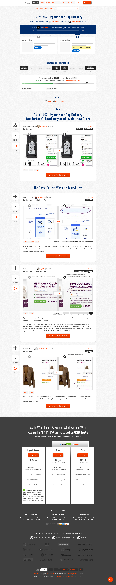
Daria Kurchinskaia (76, 21)
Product (62, 101)
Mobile (56, 101)
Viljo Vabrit (42, 269)
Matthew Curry (43, 126)
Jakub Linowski (50, 573)
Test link (91, 126)
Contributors (48, 8)
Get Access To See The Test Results (58, 175)
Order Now (33, 455)
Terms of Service (78, 576)
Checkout (69, 101)
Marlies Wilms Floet (56, 21)
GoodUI (28, 2)
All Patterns (39, 8)
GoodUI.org (35, 573)
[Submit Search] (78, 8)
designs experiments (73, 573)
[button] (58, 150)
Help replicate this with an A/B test (72, 81)
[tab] (79, 129)
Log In (79, 3)
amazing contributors (51, 574)
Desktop (49, 101)
